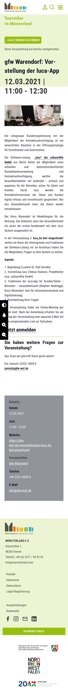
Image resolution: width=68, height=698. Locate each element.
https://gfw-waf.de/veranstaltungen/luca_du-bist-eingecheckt (30, 445)
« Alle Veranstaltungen (23, 40)
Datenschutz (13, 585)
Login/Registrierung (18, 591)
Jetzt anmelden (20, 330)
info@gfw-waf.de (20, 490)
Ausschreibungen (16, 605)
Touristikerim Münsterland (18, 21)
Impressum (12, 580)
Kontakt (10, 574)
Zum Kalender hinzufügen (23, 385)
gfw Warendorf (18, 463)
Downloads (12, 611)
